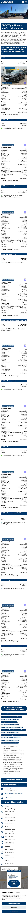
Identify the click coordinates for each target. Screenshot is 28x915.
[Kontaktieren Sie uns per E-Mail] (23, 2)
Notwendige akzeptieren (14, 903)
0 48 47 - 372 (8, 797)
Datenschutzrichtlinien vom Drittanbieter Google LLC (13, 877)
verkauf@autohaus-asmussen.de (14, 793)
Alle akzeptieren (14, 911)
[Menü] (26, 2)
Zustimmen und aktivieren (14, 883)
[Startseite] (7, 1)
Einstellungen (14, 907)
